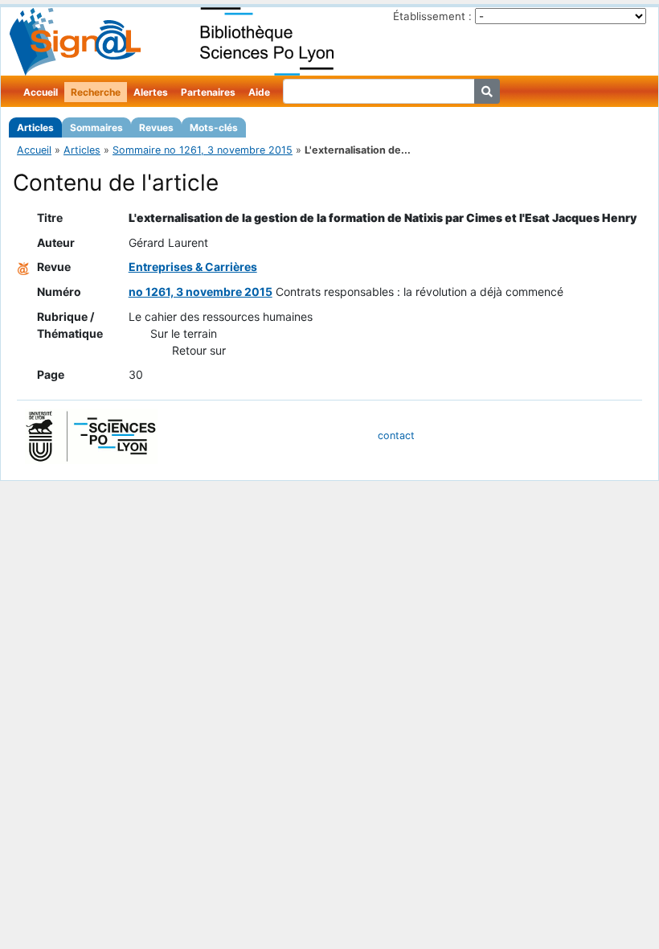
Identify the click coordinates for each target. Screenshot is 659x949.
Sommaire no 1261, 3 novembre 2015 (203, 150)
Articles (35, 127)
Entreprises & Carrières (193, 266)
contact (396, 435)
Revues (156, 127)
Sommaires (96, 127)
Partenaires (208, 92)
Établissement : (432, 16)
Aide (259, 92)
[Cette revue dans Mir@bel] (23, 266)
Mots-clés (214, 127)
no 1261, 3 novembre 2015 (200, 291)
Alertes (150, 92)
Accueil (40, 92)
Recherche (96, 92)
